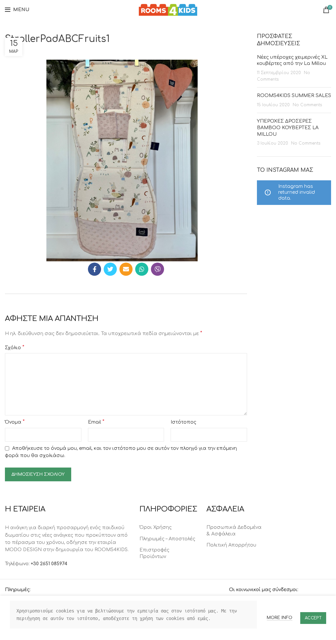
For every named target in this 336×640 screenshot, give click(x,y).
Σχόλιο (14, 347)
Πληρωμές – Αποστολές (167, 538)
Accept (313, 618)
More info (279, 617)
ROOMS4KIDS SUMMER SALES (294, 95)
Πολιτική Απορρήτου (231, 545)
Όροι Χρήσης (155, 527)
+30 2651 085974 (49, 563)
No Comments (307, 105)
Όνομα (15, 422)
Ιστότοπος (183, 422)
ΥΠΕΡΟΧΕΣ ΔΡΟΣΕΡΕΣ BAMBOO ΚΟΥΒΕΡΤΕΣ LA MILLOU (288, 127)
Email (96, 422)
